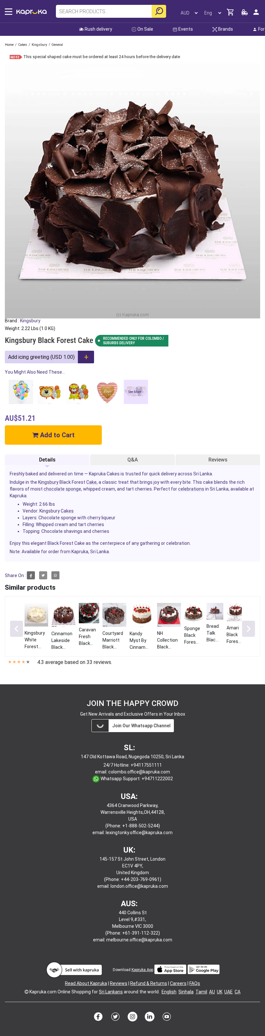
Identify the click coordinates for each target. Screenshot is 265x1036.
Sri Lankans (111, 991)
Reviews (218, 460)
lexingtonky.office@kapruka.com (139, 832)
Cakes (67, 510)
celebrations (191, 489)
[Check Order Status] (244, 14)
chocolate (54, 489)
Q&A (132, 460)
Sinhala (186, 991)
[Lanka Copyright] (26, 991)
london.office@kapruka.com (139, 886)
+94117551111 (146, 765)
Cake (91, 482)
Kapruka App (142, 970)
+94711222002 (157, 778)
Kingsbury (30, 320)
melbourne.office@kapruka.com (139, 939)
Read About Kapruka (86, 983)
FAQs (194, 983)
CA (237, 991)
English (169, 991)
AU (212, 991)
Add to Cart (56, 435)
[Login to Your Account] (256, 14)
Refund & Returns (148, 983)
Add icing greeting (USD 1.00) (41, 357)
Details (47, 460)
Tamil (201, 991)
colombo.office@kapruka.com (139, 771)
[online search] (159, 11)
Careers (178, 983)
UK (219, 991)
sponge (73, 489)
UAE (228, 991)
